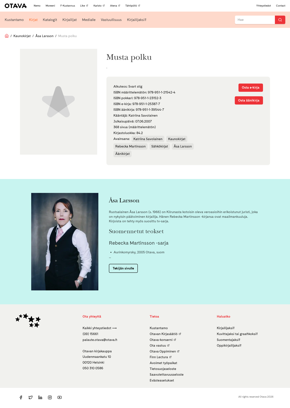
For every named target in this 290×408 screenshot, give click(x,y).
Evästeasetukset (162, 380)
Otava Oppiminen (163, 351)
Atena (113, 5)
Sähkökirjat (159, 146)
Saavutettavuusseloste (167, 374)
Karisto (97, 5)
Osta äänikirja (248, 100)
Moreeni (51, 5)
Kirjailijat (69, 20)
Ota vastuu (158, 345)
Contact (280, 5)
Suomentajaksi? (228, 340)
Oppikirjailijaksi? (229, 345)
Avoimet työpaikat (163, 363)
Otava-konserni (161, 340)
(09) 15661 (90, 334)
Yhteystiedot (263, 5)
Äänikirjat (122, 154)
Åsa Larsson (44, 36)
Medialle (88, 20)
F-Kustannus (68, 5)
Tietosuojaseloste (163, 369)
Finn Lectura (159, 357)
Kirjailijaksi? (136, 20)
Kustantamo (14, 20)
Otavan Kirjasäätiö (164, 334)
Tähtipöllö (131, 5)
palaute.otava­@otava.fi (100, 340)
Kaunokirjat (22, 36)
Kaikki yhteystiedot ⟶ (100, 328)
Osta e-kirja (250, 87)
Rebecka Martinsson (130, 146)
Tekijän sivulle (123, 268)
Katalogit (50, 20)
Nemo (37, 5)
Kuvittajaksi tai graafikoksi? (237, 334)
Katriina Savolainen (147, 139)
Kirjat (33, 20)
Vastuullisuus (111, 20)
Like (82, 5)
